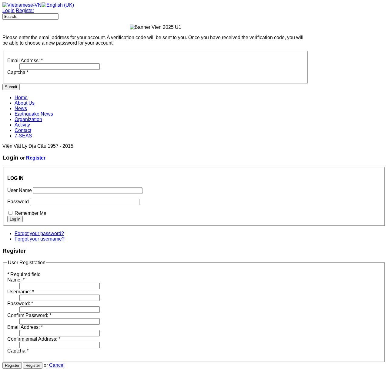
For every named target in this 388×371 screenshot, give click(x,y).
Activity (22, 124)
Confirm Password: (29, 315)
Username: (20, 291)
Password (18, 201)
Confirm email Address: (33, 339)
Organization (28, 119)
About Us (25, 103)
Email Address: (25, 60)
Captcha (17, 72)
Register (35, 157)
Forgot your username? (40, 238)
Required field (24, 274)
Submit (11, 87)
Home (21, 97)
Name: (16, 279)
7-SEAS (23, 135)
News (21, 108)
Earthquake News (34, 113)
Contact (23, 130)
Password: (20, 303)
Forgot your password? (39, 233)
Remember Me (30, 213)
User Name (19, 190)
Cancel (57, 365)
